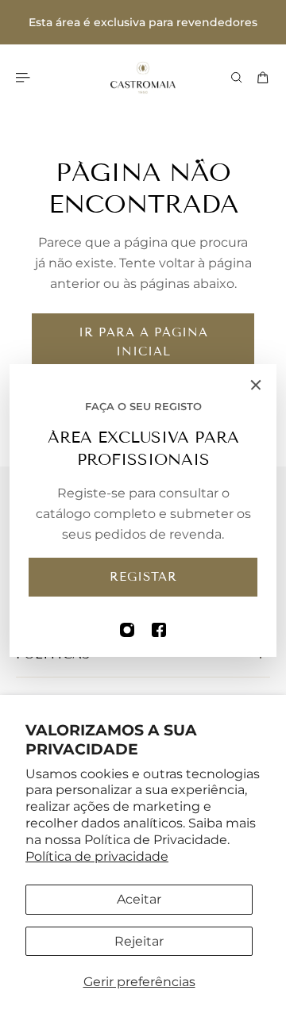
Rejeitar (139, 941)
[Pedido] (262, 78)
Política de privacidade (96, 856)
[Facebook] (159, 630)
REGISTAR (143, 577)
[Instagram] (127, 630)
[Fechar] (256, 384)
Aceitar (139, 899)
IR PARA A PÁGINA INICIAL (143, 342)
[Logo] (143, 77)
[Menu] (25, 78)
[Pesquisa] (236, 78)
